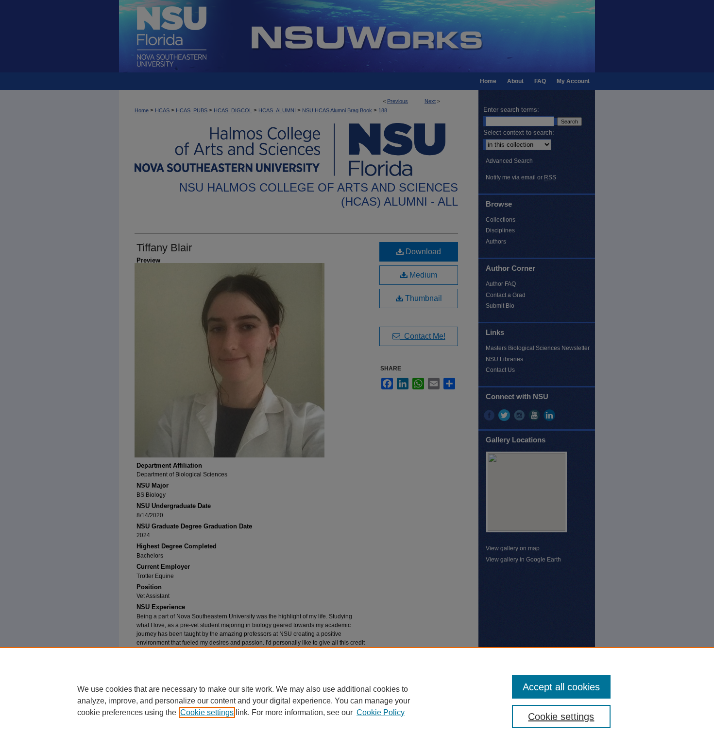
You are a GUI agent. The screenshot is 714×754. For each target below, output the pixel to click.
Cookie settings (207, 712)
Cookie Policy (381, 712)
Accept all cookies (561, 687)
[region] (357, 700)
